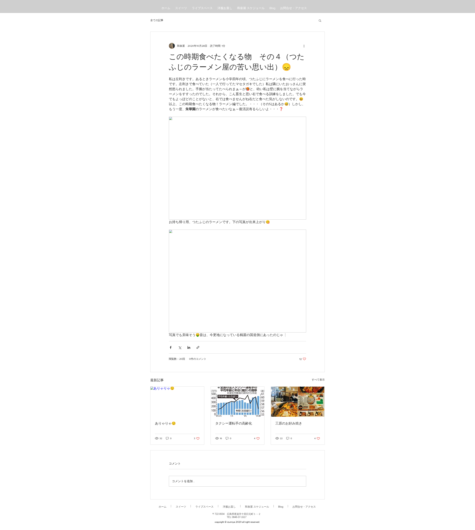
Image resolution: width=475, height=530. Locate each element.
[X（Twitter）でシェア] (179, 347)
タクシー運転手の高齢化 (233, 424)
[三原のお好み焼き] (298, 402)
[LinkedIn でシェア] (189, 347)
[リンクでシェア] (198, 347)
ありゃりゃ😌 (165, 424)
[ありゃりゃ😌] (177, 402)
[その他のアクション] (304, 46)
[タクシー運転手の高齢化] (237, 402)
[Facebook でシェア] (170, 347)
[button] (320, 20)
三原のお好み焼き (288, 424)
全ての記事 (156, 20)
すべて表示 (318, 379)
